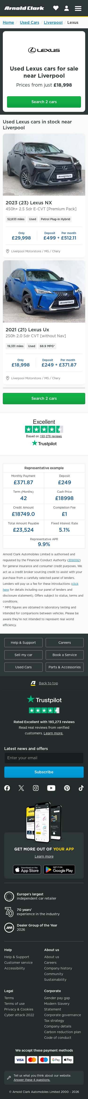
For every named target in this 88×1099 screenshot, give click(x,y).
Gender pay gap (57, 998)
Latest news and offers (26, 748)
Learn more (44, 856)
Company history (58, 968)
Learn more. (53, 733)
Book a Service (65, 655)
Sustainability (55, 979)
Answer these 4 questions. (32, 1080)
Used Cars (29, 22)
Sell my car (23, 655)
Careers (64, 642)
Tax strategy (54, 1021)
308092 (74, 560)
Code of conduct (57, 1038)
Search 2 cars (44, 102)
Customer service (18, 962)
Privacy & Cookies (18, 1009)
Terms (9, 998)
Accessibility (14, 968)
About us (51, 957)
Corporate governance (62, 1015)
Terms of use (14, 1004)
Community (53, 974)
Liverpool (53, 22)
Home (8, 22)
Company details (57, 1026)
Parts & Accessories (65, 667)
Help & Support (23, 642)
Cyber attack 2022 (19, 1015)
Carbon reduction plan (62, 1032)
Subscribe (44, 772)
